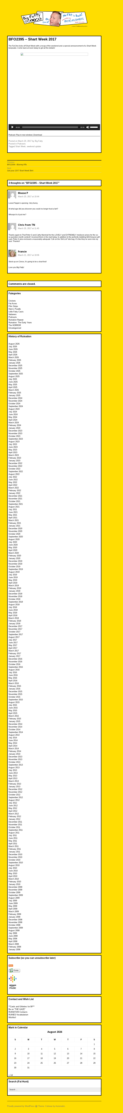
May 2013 (13, 776)
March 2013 (14, 781)
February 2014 (15, 751)
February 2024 (15, 425)
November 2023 (15, 433)
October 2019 (14, 566)
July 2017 (13, 640)
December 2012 (15, 789)
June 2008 (13, 936)
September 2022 (16, 471)
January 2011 (14, 852)
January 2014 (14, 754)
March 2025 (14, 390)
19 (55, 1058)
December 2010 (15, 854)
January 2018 (14, 623)
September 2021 (16, 504)
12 (55, 1053)
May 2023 (13, 450)
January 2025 (14, 395)
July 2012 (13, 803)
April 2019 (13, 583)
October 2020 (14, 534)
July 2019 (13, 575)
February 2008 (15, 947)
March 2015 (14, 716)
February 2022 (15, 490)
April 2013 (13, 778)
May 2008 (13, 939)
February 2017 (15, 653)
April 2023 (13, 452)
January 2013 (14, 786)
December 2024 (15, 398)
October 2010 (14, 860)
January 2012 (14, 819)
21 (81, 1058)
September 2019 (16, 569)
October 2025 (14, 371)
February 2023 (15, 458)
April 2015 (13, 713)
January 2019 (14, 591)
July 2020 (13, 542)
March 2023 (14, 455)
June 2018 (13, 610)
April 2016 (13, 680)
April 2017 (13, 648)
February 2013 (15, 784)
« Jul (11, 1075)
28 (81, 1063)
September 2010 (16, 862)
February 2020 (15, 556)
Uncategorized (15, 328)
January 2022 (14, 493)
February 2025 (15, 393)
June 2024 (13, 414)
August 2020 (14, 539)
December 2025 (15, 365)
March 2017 (14, 651)
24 (28, 1063)
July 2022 (13, 477)
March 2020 (14, 553)
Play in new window (24, 135)
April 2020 (13, 550)
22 (94, 1058)
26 (55, 1063)
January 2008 (14, 949)
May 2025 (13, 384)
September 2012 (16, 797)
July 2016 (13, 672)
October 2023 (14, 436)
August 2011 (14, 833)
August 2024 (14, 409)
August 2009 (14, 898)
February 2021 (15, 523)
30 (15, 1068)
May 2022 (13, 482)
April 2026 (13, 355)
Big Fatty (39, 141)
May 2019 (13, 580)
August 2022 (14, 474)
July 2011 (13, 835)
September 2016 (16, 667)
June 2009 (13, 903)
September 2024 (16, 406)
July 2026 (13, 346)
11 (42, 1053)
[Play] (12, 127)
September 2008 (16, 928)
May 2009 (13, 906)
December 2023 (15, 431)
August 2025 (14, 376)
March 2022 (14, 488)
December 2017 (15, 626)
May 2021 (13, 515)
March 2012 (14, 814)
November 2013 (15, 759)
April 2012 (13, 811)
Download (38, 135)
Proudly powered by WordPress (20, 1106)
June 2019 (13, 577)
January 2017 (14, 656)
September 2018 (16, 602)
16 (15, 1058)
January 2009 (14, 917)
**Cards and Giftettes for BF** (21, 1006)
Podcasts (21, 144)
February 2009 (15, 914)
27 (68, 1063)
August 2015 (14, 702)
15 (94, 1053)
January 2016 (14, 689)
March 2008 (14, 944)
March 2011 (14, 846)
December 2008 (15, 919)
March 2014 (14, 748)
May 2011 (13, 841)
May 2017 (13, 645)
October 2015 (14, 697)
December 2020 (15, 528)
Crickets (12, 301)
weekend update (34, 146)
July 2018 (13, 607)
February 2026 (15, 360)
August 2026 (14, 344)
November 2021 (15, 499)
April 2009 (13, 909)
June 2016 (13, 675)
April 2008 (13, 941)
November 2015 (15, 694)
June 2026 (13, 349)
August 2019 (14, 572)
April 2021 (13, 518)
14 (81, 1053)
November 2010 (15, 857)
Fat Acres (13, 303)
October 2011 (14, 827)
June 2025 (13, 382)
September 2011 (16, 830)
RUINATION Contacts (18, 1012)
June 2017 (13, 642)
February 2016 (15, 686)
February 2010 (15, 881)
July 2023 (13, 444)
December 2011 (15, 822)
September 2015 (16, 699)
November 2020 (15, 531)
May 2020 (13, 547)
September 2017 (16, 634)
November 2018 (15, 596)
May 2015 (13, 710)
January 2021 (14, 526)
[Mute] (87, 127)
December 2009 (15, 887)
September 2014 (16, 732)
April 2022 (13, 485)
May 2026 (13, 352)
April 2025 (13, 387)
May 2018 (13, 613)
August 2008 (14, 930)
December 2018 (15, 594)
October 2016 (14, 664)
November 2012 (15, 792)
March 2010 (14, 879)
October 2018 (14, 599)
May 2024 (13, 417)
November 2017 (15, 629)
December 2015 (15, 691)
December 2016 (15, 659)
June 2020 (13, 545)
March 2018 (14, 618)
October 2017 (14, 632)
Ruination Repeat (16, 320)
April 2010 (13, 876)
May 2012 (13, 808)
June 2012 (13, 805)
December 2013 (15, 757)
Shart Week (20, 146)
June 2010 (13, 871)
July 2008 (13, 933)
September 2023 (16, 439)
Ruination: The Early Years (20, 322)
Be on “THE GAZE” (17, 1009)
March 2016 (14, 683)
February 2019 (15, 588)
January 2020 (14, 558)
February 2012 (15, 816)
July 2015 (13, 705)
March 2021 (14, 520)
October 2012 (14, 795)
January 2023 (14, 460)
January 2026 (14, 363)
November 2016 (15, 661)
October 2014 (14, 729)
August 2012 (14, 800)
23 (15, 1063)
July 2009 (13, 900)
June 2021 (13, 512)
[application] (54, 127)
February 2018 (15, 621)
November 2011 (15, 824)
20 (68, 1058)
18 (41, 1058)
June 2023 (13, 447)
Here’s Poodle (15, 309)
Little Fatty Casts (16, 312)
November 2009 (15, 890)
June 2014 (13, 740)
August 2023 (14, 441)
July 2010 (13, 868)
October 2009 (14, 892)
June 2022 (13, 479)
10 (28, 1053)
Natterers (12, 314)
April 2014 (13, 746)
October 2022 (14, 469)
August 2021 (14, 507)
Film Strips (13, 306)
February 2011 (15, 849)
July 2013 (13, 770)
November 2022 (15, 466)
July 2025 (13, 379)
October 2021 (14, 501)
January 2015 (14, 721)
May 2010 (13, 873)
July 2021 (13, 509)
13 (68, 1053)
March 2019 (14, 585)
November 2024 (15, 401)
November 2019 (15, 564)
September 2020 (16, 537)
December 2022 (15, 463)
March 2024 (14, 422)
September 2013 (16, 765)
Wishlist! (12, 1017)
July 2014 (13, 738)
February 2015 (15, 719)
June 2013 (13, 773)
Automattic (60, 1106)
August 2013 (14, 767)
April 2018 (13, 615)
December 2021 (15, 496)
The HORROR (15, 325)
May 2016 (13, 678)
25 (41, 1063)
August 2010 (14, 865)
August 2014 (14, 735)
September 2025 (16, 374)
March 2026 (14, 357)
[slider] (94, 127)
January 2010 (14, 884)
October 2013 (14, 762)
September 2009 (16, 895)
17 (28, 1058)
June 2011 (13, 838)
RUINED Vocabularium (18, 1015)
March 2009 (14, 911)
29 (94, 1063)
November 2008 (15, 922)
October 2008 (14, 925)
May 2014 (13, 743)
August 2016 (14, 670)
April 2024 (13, 420)
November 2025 (15, 368)
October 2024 (14, 403)
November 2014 (15, 727)
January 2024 (14, 428)
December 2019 (15, 561)
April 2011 (13, 843)
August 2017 (14, 637)
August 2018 (14, 604)
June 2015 (13, 708)
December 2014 (15, 724)
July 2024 (13, 412)
